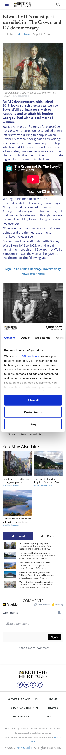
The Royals (20, 716)
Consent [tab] (9, 337)
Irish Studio (24, 748)
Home (53, 699)
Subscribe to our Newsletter (25, 434)
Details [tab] (25, 337)
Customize (31, 412)
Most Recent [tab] (48, 536)
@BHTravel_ (24, 34)
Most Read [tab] (18, 536)
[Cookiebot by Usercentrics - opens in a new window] (46, 327)
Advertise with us (23, 699)
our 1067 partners (27, 356)
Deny (33, 424)
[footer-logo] (33, 674)
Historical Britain (23, 707)
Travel (53, 707)
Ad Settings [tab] (42, 337)
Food (50, 716)
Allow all (32, 400)
